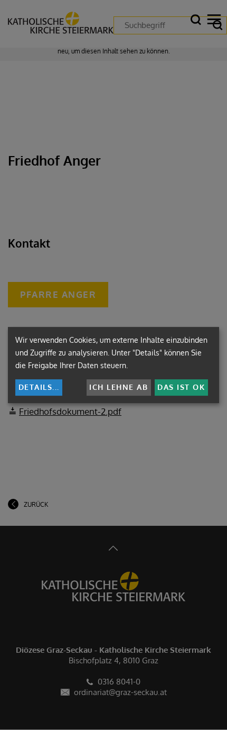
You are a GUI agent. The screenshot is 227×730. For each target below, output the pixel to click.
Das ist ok (181, 386)
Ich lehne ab (118, 386)
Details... (39, 386)
